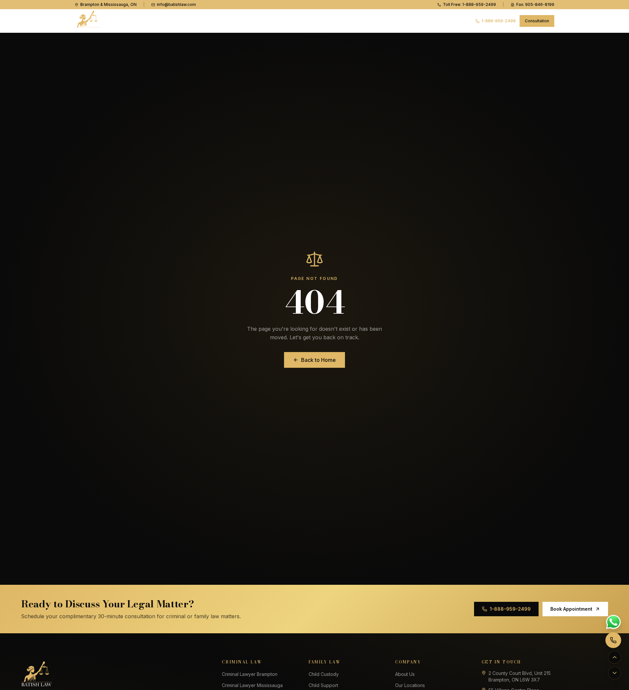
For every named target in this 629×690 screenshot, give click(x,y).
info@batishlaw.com (176, 4)
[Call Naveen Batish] (613, 640)
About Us (405, 674)
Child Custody (324, 674)
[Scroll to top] (614, 657)
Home (175, 20)
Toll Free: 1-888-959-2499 (469, 4)
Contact (397, 20)
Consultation (537, 20)
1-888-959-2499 (499, 20)
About (334, 20)
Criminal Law (208, 20)
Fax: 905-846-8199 (535, 4)
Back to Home (318, 360)
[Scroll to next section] (614, 673)
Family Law (252, 20)
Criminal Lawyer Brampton (249, 674)
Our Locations (410, 685)
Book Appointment (571, 609)
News (365, 20)
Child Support (323, 685)
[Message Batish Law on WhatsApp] (613, 622)
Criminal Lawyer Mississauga (252, 685)
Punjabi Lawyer (298, 20)
